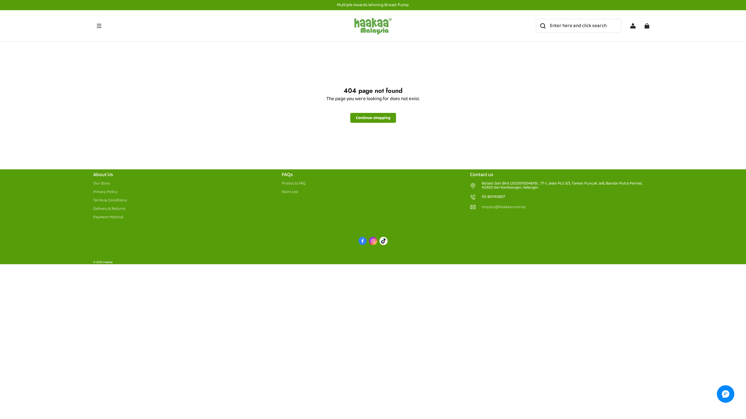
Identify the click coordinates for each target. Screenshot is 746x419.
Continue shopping (373, 118)
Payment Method (108, 217)
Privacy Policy (105, 192)
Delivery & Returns (109, 208)
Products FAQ (294, 183)
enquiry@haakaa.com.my (504, 207)
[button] (222, 26)
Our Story (101, 183)
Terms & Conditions (110, 200)
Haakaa (107, 262)
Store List (290, 192)
